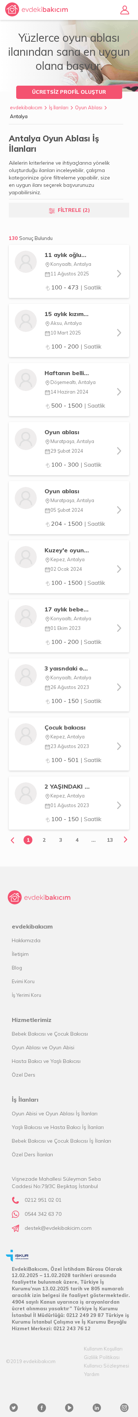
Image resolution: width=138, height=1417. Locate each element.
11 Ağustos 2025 (69, 274)
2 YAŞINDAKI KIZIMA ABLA (68, 786)
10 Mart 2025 (65, 333)
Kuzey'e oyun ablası (68, 550)
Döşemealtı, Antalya (73, 382)
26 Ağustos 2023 (69, 687)
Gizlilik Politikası (102, 1357)
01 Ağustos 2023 (69, 805)
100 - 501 (76, 760)
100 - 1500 (78, 582)
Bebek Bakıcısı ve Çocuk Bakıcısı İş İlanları (61, 1141)
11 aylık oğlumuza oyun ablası (68, 254)
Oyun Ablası (88, 107)
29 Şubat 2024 (66, 451)
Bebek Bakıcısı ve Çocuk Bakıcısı (50, 1033)
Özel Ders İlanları (32, 1154)
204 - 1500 (78, 523)
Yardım (91, 1374)
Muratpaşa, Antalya (72, 441)
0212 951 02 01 (43, 1200)
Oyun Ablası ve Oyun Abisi (43, 1047)
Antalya (19, 116)
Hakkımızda (26, 940)
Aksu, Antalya (66, 323)
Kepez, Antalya (67, 559)
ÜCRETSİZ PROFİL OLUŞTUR (69, 92)
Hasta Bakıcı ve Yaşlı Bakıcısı (46, 1061)
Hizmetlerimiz (32, 1019)
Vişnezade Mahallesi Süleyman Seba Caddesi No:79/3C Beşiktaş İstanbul (56, 1183)
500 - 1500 (78, 405)
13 (110, 840)
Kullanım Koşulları (103, 1349)
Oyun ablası (62, 432)
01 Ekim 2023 (65, 628)
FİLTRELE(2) (74, 210)
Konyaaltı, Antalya (70, 264)
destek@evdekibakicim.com (58, 1228)
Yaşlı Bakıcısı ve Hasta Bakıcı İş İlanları (58, 1127)
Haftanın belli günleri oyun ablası (68, 373)
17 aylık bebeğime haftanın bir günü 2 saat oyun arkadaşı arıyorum (68, 609)
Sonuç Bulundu (36, 238)
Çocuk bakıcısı (65, 727)
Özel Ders (23, 1074)
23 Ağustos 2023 (69, 746)
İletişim (20, 954)
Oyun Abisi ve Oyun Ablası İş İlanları (55, 1113)
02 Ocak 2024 (66, 569)
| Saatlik (91, 287)
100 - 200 (76, 346)
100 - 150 (76, 700)
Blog (17, 968)
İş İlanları (58, 107)
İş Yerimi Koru (26, 995)
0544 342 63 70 (43, 1214)
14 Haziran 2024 (69, 392)
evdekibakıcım (26, 107)
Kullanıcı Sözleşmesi (106, 1366)
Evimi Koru (23, 981)
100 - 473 (76, 287)
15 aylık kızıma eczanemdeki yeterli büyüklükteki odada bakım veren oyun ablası (68, 314)
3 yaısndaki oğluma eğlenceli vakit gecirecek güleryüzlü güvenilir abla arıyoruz (68, 668)
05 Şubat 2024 (66, 510)
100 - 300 (76, 464)
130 (31, 238)
